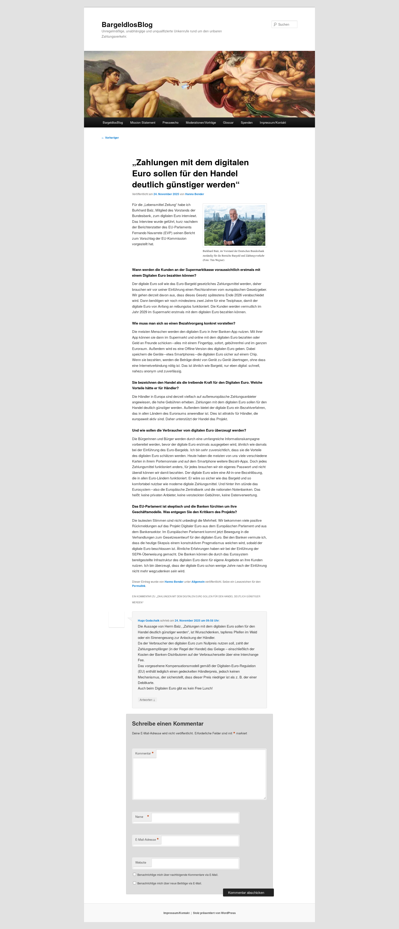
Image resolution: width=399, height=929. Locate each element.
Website (140, 862)
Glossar (228, 122)
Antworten (147, 699)
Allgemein (198, 581)
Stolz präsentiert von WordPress (214, 913)
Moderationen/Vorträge (201, 122)
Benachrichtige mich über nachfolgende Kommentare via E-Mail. (177, 875)
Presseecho (170, 122)
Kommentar (144, 753)
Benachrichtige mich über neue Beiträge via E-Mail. (169, 883)
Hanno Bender (194, 194)
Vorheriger (110, 137)
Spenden (247, 122)
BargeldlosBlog (127, 24)
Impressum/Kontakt (273, 122)
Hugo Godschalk (149, 620)
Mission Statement (142, 122)
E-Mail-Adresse (147, 839)
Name (142, 816)
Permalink (138, 586)
